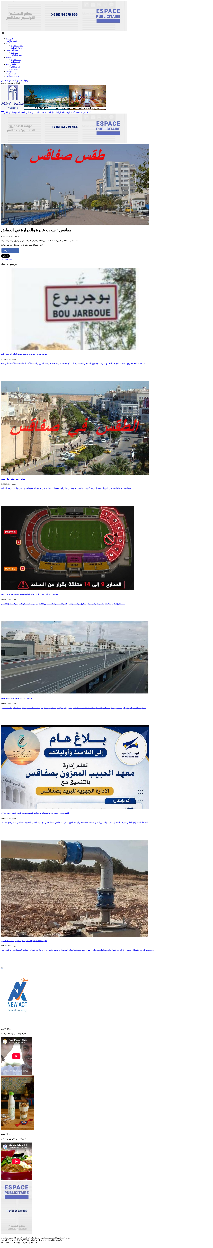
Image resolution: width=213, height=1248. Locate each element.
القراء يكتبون (11, 74)
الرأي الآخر (15, 67)
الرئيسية (9, 38)
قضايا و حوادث (12, 50)
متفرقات (14, 53)
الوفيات (9, 71)
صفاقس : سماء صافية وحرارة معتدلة (13, 479)
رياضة (8, 57)
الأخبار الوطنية (16, 48)
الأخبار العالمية (17, 46)
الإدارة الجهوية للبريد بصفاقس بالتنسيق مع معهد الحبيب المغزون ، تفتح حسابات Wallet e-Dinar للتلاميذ (35, 813)
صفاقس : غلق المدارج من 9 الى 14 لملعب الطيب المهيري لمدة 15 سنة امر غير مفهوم (29, 594)
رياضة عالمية (16, 60)
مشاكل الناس (16, 55)
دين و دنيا (14, 69)
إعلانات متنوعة (47, 112)
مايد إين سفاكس (12, 76)
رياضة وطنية (16, 62)
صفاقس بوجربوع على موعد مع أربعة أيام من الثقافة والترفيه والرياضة (24, 354)
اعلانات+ (37, 112)
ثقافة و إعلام (11, 64)
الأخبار (8, 43)
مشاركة (7, 250)
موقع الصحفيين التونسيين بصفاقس (15, 80)
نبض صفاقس (11, 41)
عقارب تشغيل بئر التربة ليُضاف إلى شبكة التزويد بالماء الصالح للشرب (24, 941)
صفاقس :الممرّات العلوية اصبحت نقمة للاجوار (16, 698)
